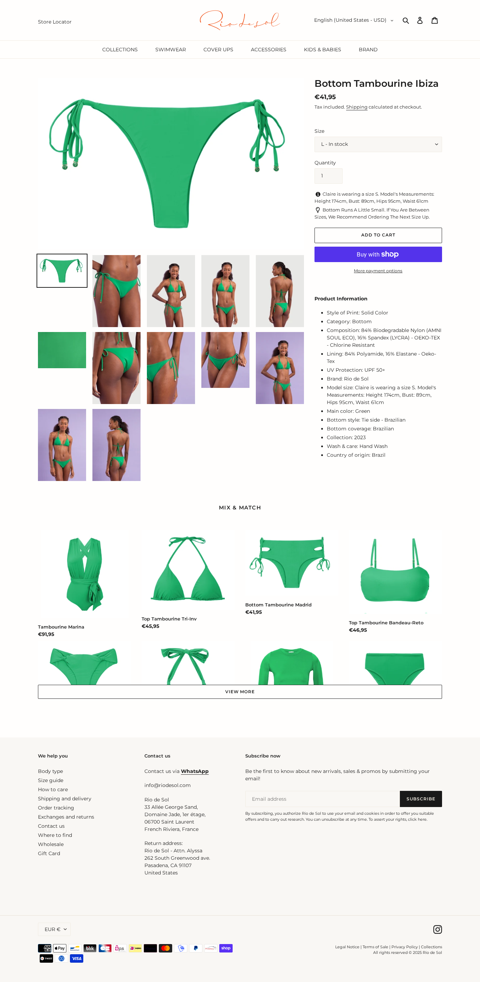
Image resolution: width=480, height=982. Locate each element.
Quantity (325, 163)
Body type (50, 771)
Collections (431, 946)
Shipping (357, 107)
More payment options (378, 270)
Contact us (51, 826)
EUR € (52, 929)
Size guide (50, 780)
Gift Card (49, 853)
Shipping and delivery (64, 798)
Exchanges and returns (66, 817)
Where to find (55, 835)
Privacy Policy (405, 946)
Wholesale (51, 844)
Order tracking (56, 808)
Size (319, 131)
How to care (53, 789)
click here (417, 819)
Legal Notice (347, 946)
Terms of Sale (375, 946)
